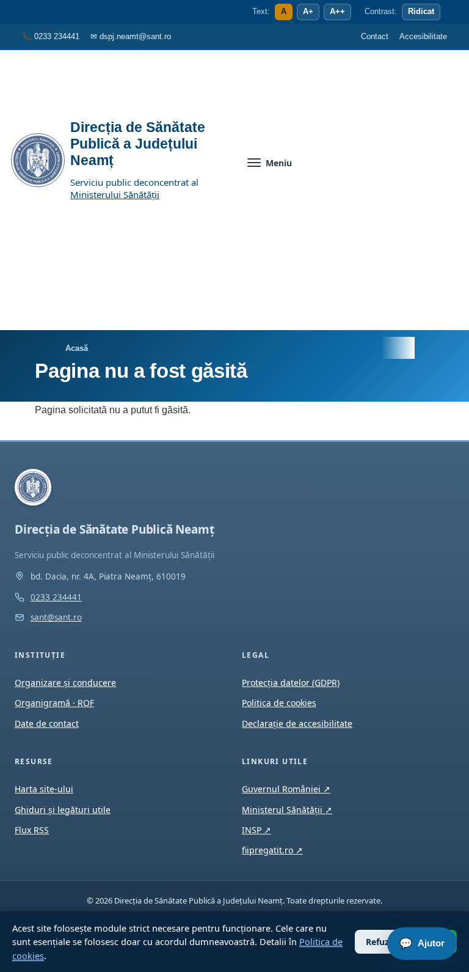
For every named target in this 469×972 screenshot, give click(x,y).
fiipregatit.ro (272, 850)
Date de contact (47, 723)
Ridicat (421, 11)
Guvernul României (286, 789)
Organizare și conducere (65, 682)
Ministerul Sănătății (287, 810)
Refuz (377, 942)
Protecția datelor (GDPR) (291, 682)
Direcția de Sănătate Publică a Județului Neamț (137, 143)
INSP (256, 830)
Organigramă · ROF (54, 703)
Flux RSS (32, 830)
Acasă (76, 348)
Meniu (279, 163)
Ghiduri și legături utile (63, 810)
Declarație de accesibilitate (297, 723)
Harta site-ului (44, 789)
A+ (308, 11)
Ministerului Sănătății (114, 194)
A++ (337, 11)
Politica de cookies (279, 703)
